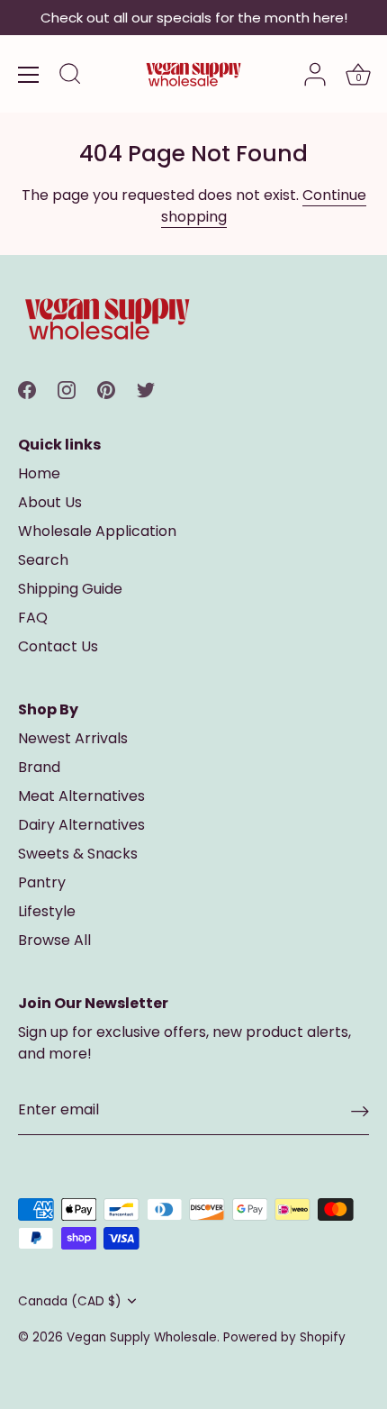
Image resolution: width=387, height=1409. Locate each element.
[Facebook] (27, 388)
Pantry (42, 882)
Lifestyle (47, 911)
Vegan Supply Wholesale (142, 1337)
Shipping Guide (70, 588)
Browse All (54, 940)
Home (39, 473)
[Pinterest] (106, 388)
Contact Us (58, 646)
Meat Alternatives (81, 796)
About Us (50, 502)
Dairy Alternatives (81, 824)
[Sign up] (360, 1111)
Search (43, 560)
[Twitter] (146, 388)
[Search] (70, 76)
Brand (39, 767)
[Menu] (29, 75)
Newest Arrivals (73, 738)
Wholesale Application (97, 531)
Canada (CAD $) (70, 1301)
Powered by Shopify (284, 1337)
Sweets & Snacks (78, 853)
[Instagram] (67, 388)
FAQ (33, 617)
